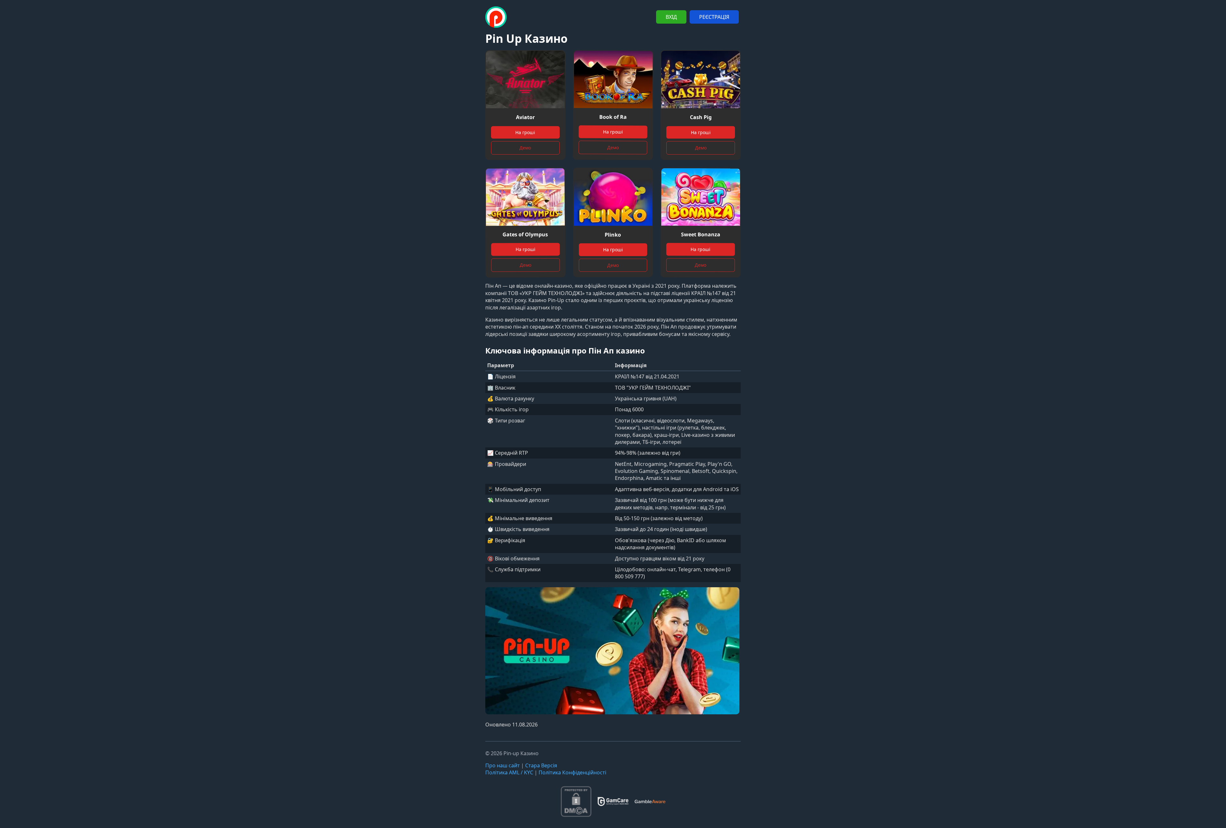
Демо (525, 148)
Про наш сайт (502, 765)
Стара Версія (541, 765)
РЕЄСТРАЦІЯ (714, 16)
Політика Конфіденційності (572, 772)
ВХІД (671, 16)
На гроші (525, 132)
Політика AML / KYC (509, 772)
